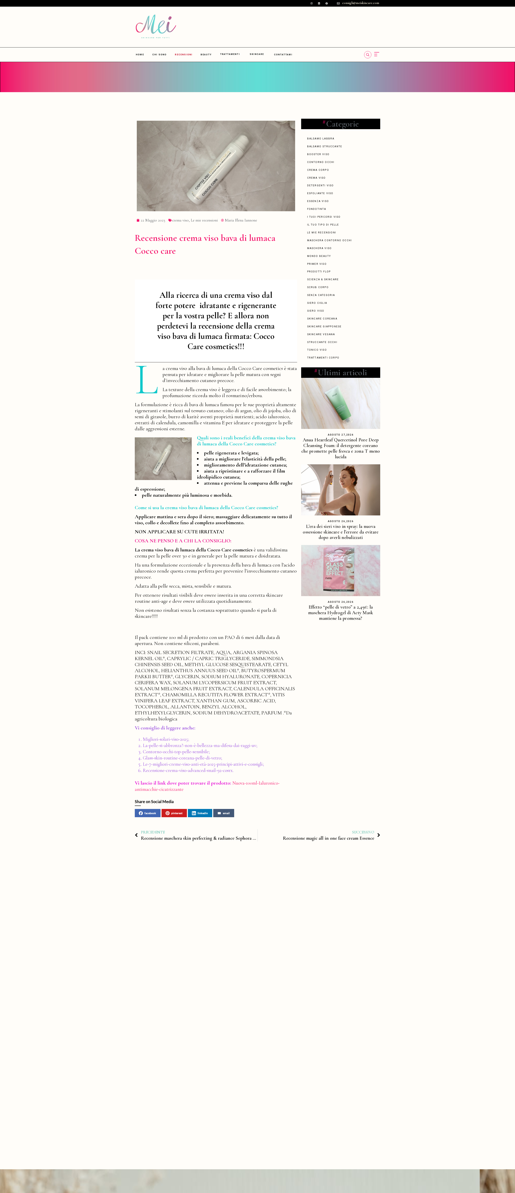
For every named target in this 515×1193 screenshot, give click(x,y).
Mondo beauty (319, 256)
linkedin (203, 813)
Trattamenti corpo (323, 357)
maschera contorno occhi (329, 240)
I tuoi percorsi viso (324, 216)
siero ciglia (317, 303)
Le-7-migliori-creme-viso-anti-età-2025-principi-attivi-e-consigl (202, 764)
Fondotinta (316, 209)
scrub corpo (318, 287)
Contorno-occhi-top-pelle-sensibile (176, 752)
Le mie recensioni (204, 220)
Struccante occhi (322, 342)
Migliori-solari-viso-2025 (165, 739)
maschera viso (319, 248)
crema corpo (318, 170)
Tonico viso (317, 349)
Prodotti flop (319, 271)
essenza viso (318, 201)
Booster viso (318, 154)
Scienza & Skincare (323, 279)
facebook (150, 813)
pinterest (176, 813)
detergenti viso (320, 185)
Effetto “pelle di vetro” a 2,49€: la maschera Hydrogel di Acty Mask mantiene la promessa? (340, 612)
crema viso (180, 220)
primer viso (317, 264)
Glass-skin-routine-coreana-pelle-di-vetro (182, 758)
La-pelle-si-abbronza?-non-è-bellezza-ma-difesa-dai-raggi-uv (199, 745)
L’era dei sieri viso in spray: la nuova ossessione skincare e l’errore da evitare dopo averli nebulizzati (340, 532)
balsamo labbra (321, 138)
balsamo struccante (324, 146)
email (226, 813)
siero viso (315, 310)
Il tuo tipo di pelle (323, 224)
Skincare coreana (322, 318)
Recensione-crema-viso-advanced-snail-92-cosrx (188, 770)
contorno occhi (321, 162)
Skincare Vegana (321, 334)
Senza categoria (321, 295)
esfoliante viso (320, 193)
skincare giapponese (324, 326)
